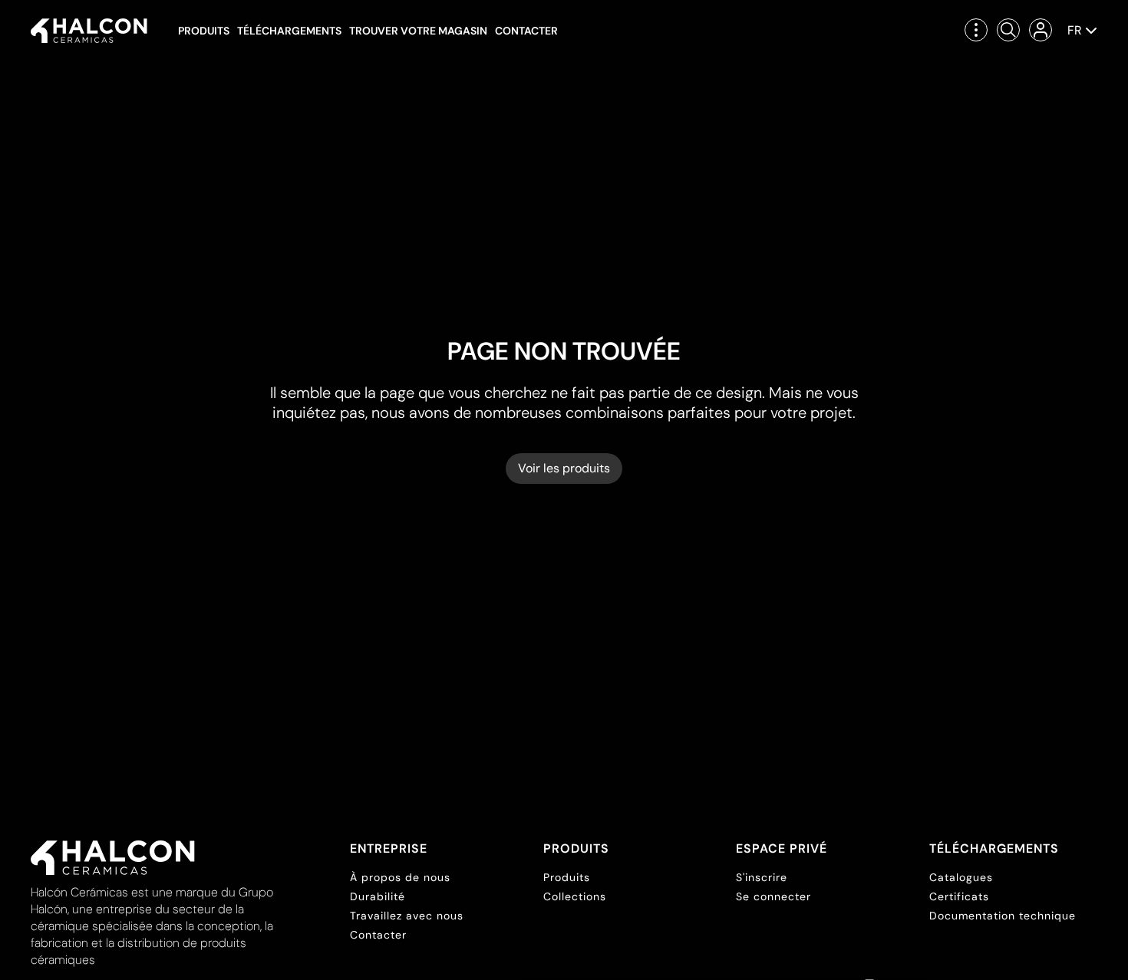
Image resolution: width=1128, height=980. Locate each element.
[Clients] (1040, 29)
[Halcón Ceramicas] (89, 30)
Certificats (959, 896)
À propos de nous (400, 877)
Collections (574, 896)
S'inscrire (761, 877)
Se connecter (773, 896)
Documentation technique (1002, 915)
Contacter (526, 31)
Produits (203, 31)
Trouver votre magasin (418, 31)
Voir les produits (564, 468)
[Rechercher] (1008, 29)
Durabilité (377, 896)
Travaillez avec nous (406, 915)
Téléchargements (289, 31)
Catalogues (961, 877)
